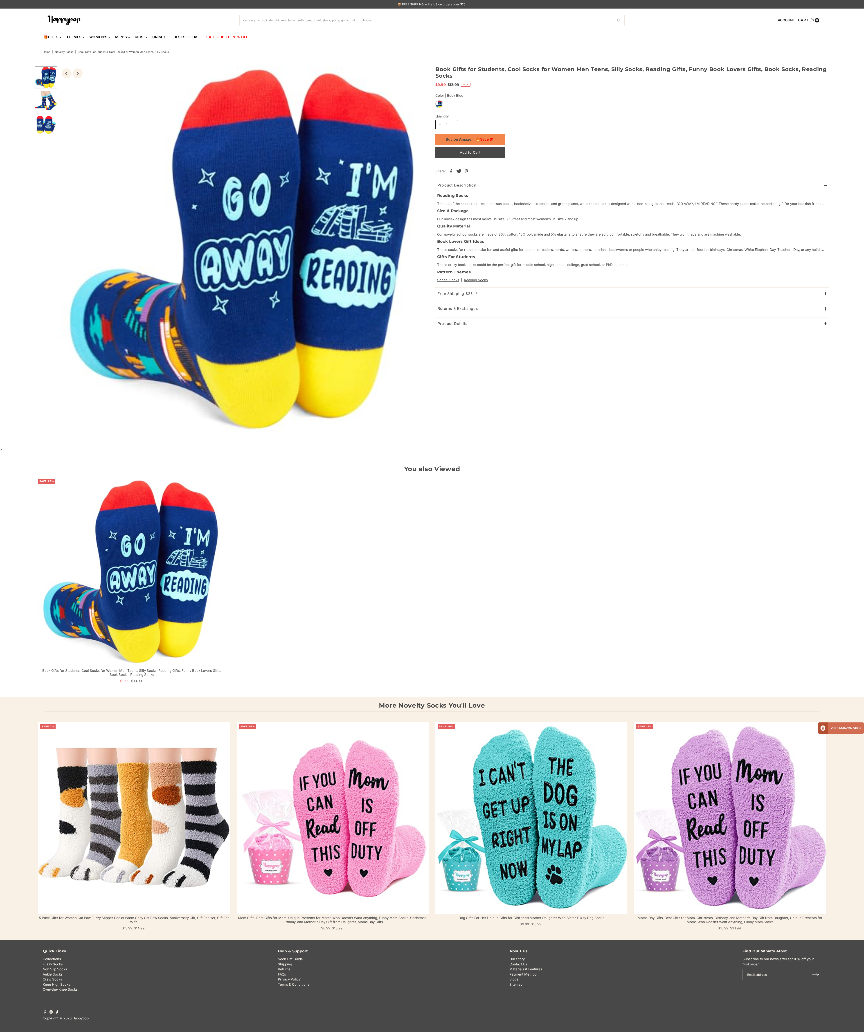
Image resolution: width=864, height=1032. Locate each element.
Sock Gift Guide (290, 959)
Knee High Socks (56, 984)
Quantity (442, 116)
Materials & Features (525, 969)
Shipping (285, 964)
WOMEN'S (98, 37)
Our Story (517, 959)
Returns (284, 969)
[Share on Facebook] (451, 171)
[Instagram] (51, 1012)
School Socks (448, 280)
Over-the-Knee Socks (60, 989)
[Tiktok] (57, 1012)
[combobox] (431, 20)
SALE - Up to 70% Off (227, 37)
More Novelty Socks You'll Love (432, 705)
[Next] (78, 73)
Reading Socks (476, 280)
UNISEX (159, 37)
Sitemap (515, 984)
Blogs (513, 979)
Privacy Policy (289, 979)
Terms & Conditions (293, 984)
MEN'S (121, 37)
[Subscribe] (815, 974)
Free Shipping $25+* (458, 293)
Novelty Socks (64, 52)
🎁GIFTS (51, 37)
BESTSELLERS (186, 37)
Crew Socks (52, 979)
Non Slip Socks (55, 969)
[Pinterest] (45, 1012)
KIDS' (140, 37)
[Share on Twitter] (458, 171)
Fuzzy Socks (53, 964)
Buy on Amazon (469, 139)
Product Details (452, 323)
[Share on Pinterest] (466, 171)
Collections (52, 959)
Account (786, 20)
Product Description (457, 185)
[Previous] (67, 73)
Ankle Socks (53, 974)
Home (46, 52)
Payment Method (523, 974)
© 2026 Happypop (74, 1018)
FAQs (282, 974)
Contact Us (518, 964)
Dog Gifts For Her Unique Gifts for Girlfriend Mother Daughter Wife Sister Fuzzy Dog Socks (531, 918)
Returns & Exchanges (458, 308)
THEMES (74, 37)
